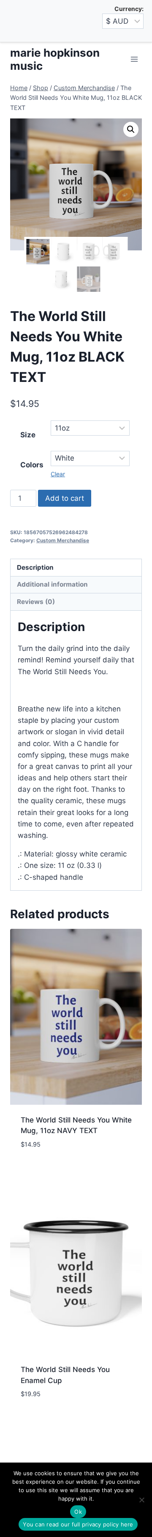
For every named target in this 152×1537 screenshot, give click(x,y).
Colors (31, 465)
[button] (130, 129)
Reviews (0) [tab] (36, 602)
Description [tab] (35, 567)
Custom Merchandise (62, 540)
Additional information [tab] (52, 584)
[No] (141, 1500)
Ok (78, 1511)
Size (27, 435)
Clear (58, 474)
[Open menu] (134, 59)
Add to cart (64, 498)
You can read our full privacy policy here (78, 1524)
